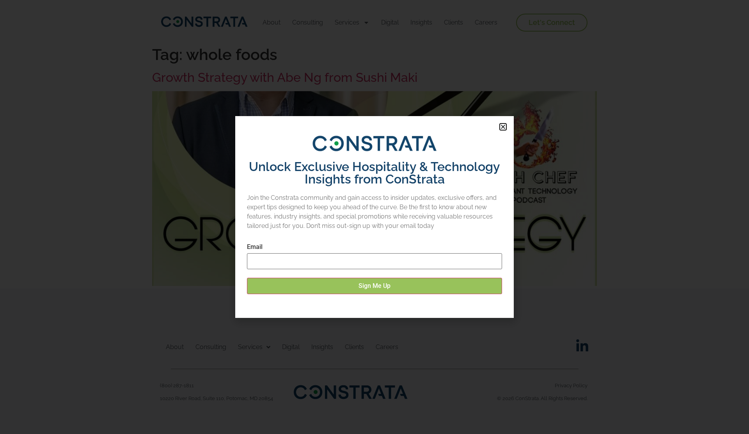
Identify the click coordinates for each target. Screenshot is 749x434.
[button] (503, 127)
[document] (374, 217)
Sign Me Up (374, 285)
